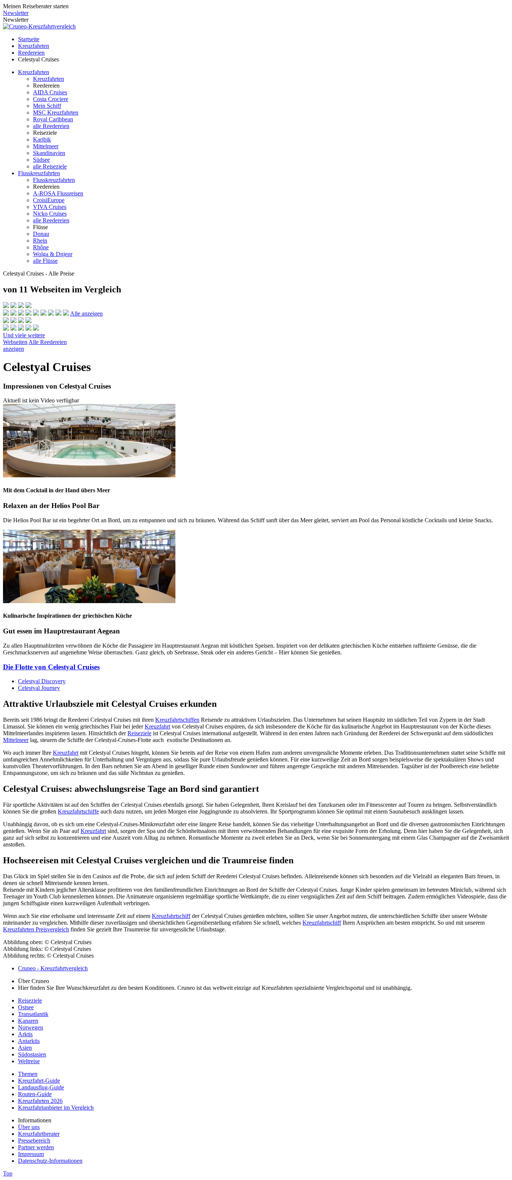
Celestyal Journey (39, 688)
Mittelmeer (45, 146)
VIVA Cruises (49, 207)
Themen (27, 1074)
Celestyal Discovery (42, 681)
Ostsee (26, 1007)
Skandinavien (49, 153)
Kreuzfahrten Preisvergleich (36, 929)
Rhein (40, 240)
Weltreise (29, 1061)
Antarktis (29, 1041)
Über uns (29, 1127)
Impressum (31, 1154)
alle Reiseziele (50, 166)
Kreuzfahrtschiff (171, 916)
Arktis (25, 1034)
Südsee (41, 159)
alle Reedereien (51, 126)
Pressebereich (34, 1140)
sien (27, 1047)
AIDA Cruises (50, 92)
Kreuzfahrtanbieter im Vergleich (56, 1107)
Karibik (42, 139)
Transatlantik (33, 1014)
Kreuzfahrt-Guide (39, 1080)
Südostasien (32, 1054)
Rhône (41, 247)
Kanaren (28, 1021)
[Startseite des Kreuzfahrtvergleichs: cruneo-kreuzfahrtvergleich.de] (39, 26)
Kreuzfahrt (157, 726)
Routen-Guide (35, 1094)
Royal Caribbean (53, 119)
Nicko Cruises (50, 213)
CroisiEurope (48, 200)
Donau (41, 234)
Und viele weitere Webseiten (24, 338)
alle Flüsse (45, 261)
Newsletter (15, 13)
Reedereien (31, 52)
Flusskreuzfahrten (39, 173)
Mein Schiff (47, 106)
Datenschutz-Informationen (50, 1161)
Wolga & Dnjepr (52, 254)
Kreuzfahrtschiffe (78, 811)
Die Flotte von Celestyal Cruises (51, 667)
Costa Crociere (50, 99)
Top (7, 1173)
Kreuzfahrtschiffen (177, 720)
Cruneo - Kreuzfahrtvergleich (53, 968)
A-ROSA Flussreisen (58, 193)
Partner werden (36, 1147)
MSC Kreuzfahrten (55, 112)
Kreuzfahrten (33, 46)
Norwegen (30, 1027)
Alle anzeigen (86, 313)
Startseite (28, 39)
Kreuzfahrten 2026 (40, 1101)
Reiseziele (139, 733)
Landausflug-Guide (41, 1087)
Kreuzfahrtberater (39, 1134)
